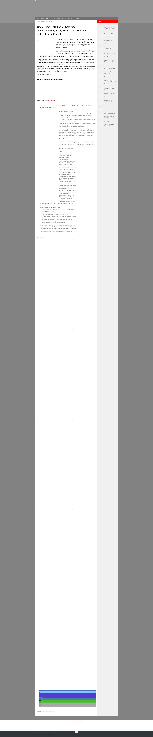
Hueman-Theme (51, 734)
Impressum (81, 720)
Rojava (50, 711)
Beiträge (42, 18)
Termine (50, 18)
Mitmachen (67, 18)
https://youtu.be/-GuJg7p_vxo (50, 100)
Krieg (43, 711)
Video (46, 18)
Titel (47, 21)
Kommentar (42, 21)
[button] (40, 690)
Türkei (53, 711)
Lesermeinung (57, 18)
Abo (62, 18)
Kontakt (77, 18)
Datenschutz (72, 720)
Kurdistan (46, 711)
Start (38, 18)
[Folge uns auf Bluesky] (115, 21)
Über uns (72, 18)
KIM (38, 21)
